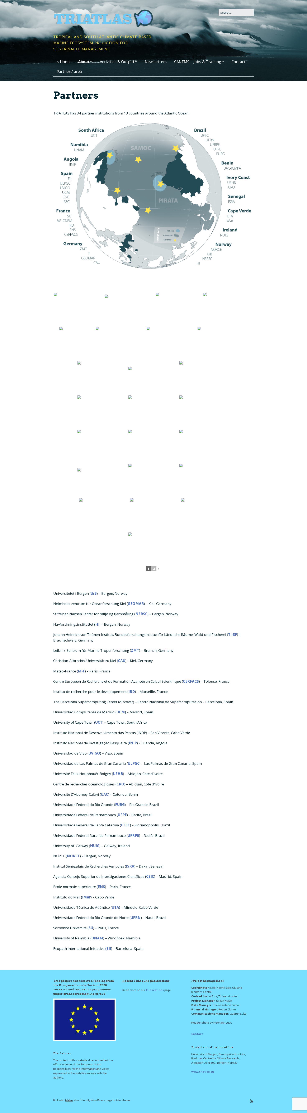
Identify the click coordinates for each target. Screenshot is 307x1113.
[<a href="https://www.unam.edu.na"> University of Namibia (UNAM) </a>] (102, 378)
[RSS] (251, 1101)
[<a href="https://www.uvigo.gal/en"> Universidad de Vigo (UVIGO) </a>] (204, 378)
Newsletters (156, 61)
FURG (120, 804)
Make (69, 1100)
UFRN (136, 917)
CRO (120, 784)
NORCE (73, 856)
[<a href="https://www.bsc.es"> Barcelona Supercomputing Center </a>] (204, 412)
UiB (94, 593)
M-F (81, 671)
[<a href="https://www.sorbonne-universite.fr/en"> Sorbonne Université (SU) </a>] (130, 309)
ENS (101, 886)
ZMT (135, 650)
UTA (115, 907)
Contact (238, 61)
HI (97, 624)
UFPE (122, 814)
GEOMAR (136, 603)
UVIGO (94, 753)
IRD (131, 691)
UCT (98, 722)
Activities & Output (117, 61)
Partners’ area (69, 71)
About (84, 61)
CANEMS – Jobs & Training (197, 61)
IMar (86, 897)
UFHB (118, 773)
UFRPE (133, 835)
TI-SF (232, 634)
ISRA (130, 866)
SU (91, 927)
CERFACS (191, 681)
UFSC (125, 825)
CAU (121, 660)
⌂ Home (64, 61)
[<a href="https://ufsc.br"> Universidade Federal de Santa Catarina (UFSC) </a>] (102, 412)
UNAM (97, 938)
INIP (133, 743)
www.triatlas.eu (202, 1072)
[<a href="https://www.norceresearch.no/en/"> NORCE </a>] (79, 309)
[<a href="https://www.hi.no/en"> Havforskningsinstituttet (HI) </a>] (155, 515)
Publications (155, 990)
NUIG (94, 845)
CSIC (150, 876)
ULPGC (134, 763)
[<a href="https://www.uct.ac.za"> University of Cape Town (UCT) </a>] (179, 309)
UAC (104, 794)
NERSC (141, 613)
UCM (121, 712)
